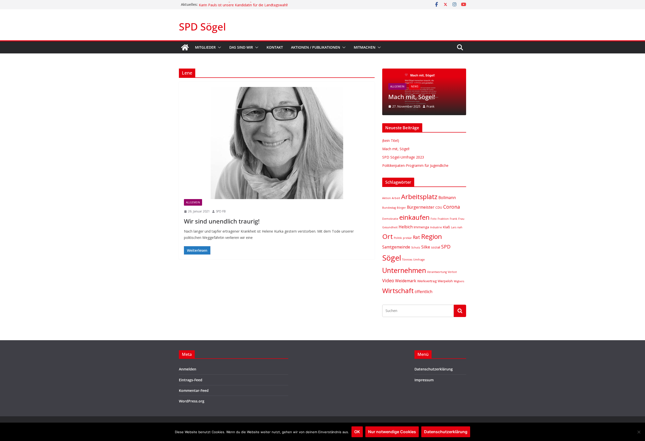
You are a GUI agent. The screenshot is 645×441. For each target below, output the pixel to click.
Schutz (415, 247)
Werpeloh (445, 281)
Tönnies (407, 259)
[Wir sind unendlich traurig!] (277, 143)
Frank (430, 106)
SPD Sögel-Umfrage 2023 (403, 157)
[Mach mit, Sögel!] (424, 71)
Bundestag (389, 207)
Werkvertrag (427, 281)
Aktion (386, 198)
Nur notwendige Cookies (392, 431)
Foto (434, 218)
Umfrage (419, 259)
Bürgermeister (420, 207)
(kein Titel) (390, 140)
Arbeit (396, 198)
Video (388, 280)
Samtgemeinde (396, 247)
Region (431, 236)
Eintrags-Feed (190, 379)
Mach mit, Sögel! (411, 96)
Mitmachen (364, 47)
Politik (398, 238)
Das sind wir (241, 47)
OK (357, 431)
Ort (387, 236)
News (414, 86)
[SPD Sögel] (185, 47)
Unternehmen (404, 270)
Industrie (436, 227)
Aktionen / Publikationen (315, 47)
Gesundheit (390, 227)
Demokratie (390, 218)
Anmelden (187, 369)
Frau (461, 218)
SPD (445, 246)
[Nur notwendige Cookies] (638, 431)
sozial (435, 247)
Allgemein (193, 202)
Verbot (452, 272)
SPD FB (221, 211)
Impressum (424, 379)
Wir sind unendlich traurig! (222, 221)
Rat (416, 237)
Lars (453, 227)
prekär (407, 238)
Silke (425, 247)
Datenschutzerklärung (433, 369)
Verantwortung (437, 272)
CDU (438, 207)
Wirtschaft (398, 290)
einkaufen (414, 217)
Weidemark (405, 281)
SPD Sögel (202, 27)
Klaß (446, 227)
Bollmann (447, 197)
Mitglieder (205, 47)
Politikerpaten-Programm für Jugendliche (232, 4)
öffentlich (423, 291)
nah (459, 227)
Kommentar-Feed (194, 390)
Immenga (421, 227)
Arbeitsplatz (419, 196)
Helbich (406, 227)
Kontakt (275, 47)
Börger (401, 207)
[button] (218, 47)
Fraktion (443, 218)
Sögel (391, 258)
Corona (451, 206)
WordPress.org (191, 401)
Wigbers (459, 281)
